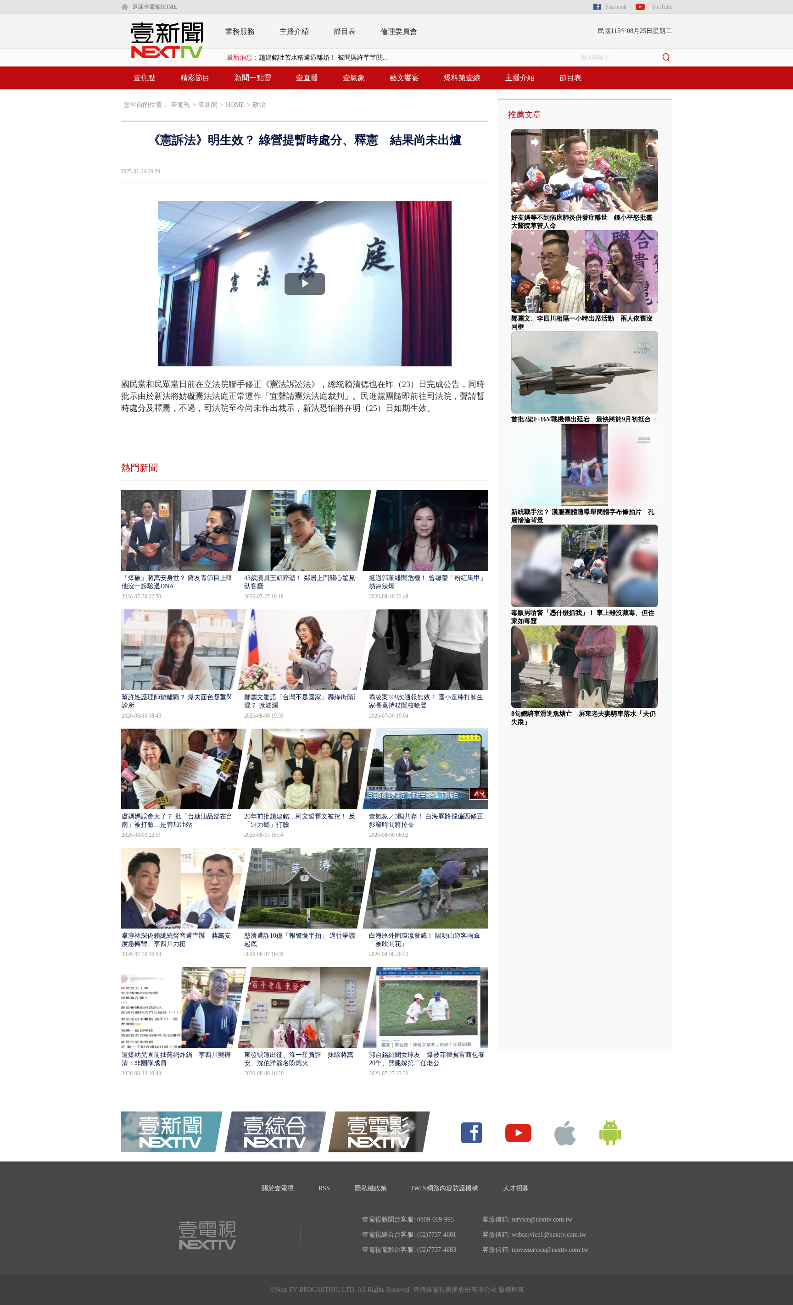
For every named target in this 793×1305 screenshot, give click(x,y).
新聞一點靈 (253, 78)
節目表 (345, 31)
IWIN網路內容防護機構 (445, 1188)
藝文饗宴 (404, 78)
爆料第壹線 (462, 78)
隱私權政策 (371, 1188)
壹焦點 (145, 78)
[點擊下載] (565, 1132)
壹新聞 (208, 104)
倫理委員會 (398, 31)
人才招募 (516, 1188)
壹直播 (307, 78)
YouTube (662, 7)
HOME (235, 104)
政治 (259, 104)
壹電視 (180, 104)
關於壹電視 (278, 1188)
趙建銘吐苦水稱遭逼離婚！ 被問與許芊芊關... (323, 57)
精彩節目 (195, 78)
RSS (324, 1188)
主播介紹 (294, 31)
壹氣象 (354, 78)
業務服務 (240, 31)
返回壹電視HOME (155, 7)
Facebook (615, 7)
